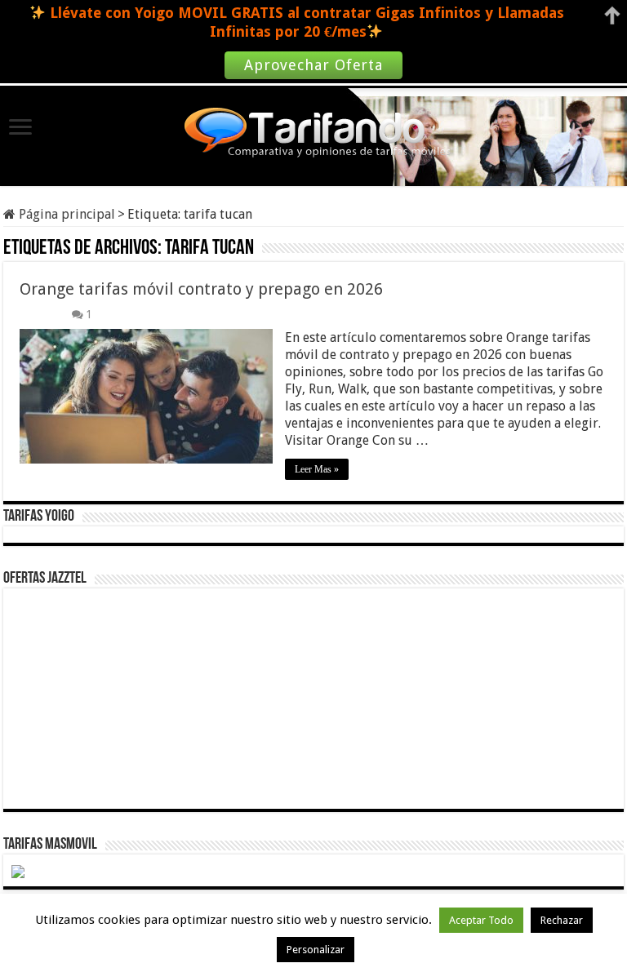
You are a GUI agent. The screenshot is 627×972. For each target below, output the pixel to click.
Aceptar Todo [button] (481, 920)
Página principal (65, 214)
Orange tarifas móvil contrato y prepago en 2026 (201, 289)
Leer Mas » (317, 469)
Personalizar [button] (316, 949)
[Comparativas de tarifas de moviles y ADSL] (313, 134)
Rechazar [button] (561, 920)
